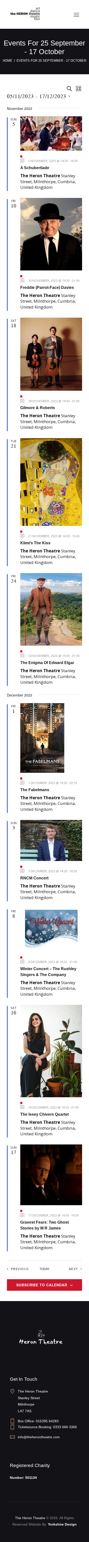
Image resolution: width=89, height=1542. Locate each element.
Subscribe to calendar (41, 1284)
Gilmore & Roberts (37, 408)
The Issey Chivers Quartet (44, 1114)
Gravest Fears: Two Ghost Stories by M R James (44, 1225)
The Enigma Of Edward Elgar (47, 663)
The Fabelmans (34, 790)
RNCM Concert (34, 878)
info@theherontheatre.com (39, 1437)
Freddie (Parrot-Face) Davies (47, 287)
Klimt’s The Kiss (35, 543)
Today (44, 1269)
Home (7, 60)
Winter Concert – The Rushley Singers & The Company (48, 972)
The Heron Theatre (30, 1518)
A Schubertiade (34, 168)
